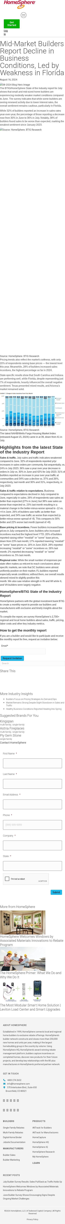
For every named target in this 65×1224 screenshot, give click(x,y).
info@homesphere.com (18, 1084)
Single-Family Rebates (13, 1127)
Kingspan (7, 721)
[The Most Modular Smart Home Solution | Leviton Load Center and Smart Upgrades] (22, 991)
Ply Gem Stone (10, 735)
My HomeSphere (40, 1156)
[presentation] (26, 879)
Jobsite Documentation (14, 1142)
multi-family (5, 724)
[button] (12, 23)
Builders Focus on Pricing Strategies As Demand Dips (31, 699)
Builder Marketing (11, 1160)
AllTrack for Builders (42, 1127)
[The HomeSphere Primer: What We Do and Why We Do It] (22, 958)
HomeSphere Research (43, 1152)
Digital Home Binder (12, 1137)
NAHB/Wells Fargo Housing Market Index (33, 433)
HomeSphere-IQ (40, 1147)
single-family (18, 724)
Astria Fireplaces (12, 728)
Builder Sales (9, 1155)
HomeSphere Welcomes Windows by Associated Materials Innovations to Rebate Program (31, 941)
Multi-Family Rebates (13, 1132)
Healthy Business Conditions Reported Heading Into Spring (34, 709)
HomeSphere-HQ (40, 1142)
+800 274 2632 (14, 1080)
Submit (56, 892)
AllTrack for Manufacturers (45, 1132)
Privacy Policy (32, 1219)
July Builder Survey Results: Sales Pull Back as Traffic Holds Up (32, 1182)
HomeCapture (39, 1137)
